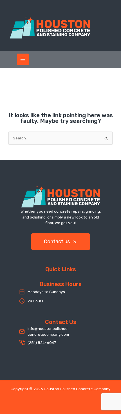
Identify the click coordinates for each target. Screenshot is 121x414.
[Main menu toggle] (23, 59)
